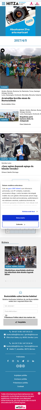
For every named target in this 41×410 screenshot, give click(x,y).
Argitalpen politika (20, 375)
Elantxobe (25, 91)
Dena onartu (20, 218)
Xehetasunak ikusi (28, 211)
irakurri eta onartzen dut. (20, 317)
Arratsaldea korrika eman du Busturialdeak (16, 99)
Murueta (32, 95)
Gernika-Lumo (6, 163)
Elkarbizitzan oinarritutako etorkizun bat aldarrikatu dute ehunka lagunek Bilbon (19, 272)
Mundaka (25, 95)
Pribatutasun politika (20, 383)
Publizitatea (20, 357)
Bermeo (9, 91)
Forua (31, 91)
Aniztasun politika (20, 379)
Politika (13, 159)
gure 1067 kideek (14, 188)
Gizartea (4, 120)
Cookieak (20, 386)
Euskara (4, 87)
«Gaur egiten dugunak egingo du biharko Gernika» (17, 167)
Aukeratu (19, 224)
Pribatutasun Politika (11, 317)
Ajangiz (22, 110)
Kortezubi (18, 95)
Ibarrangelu (10, 95)
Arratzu (4, 91)
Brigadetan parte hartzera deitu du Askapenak (26, 119)
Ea (20, 91)
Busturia (16, 91)
